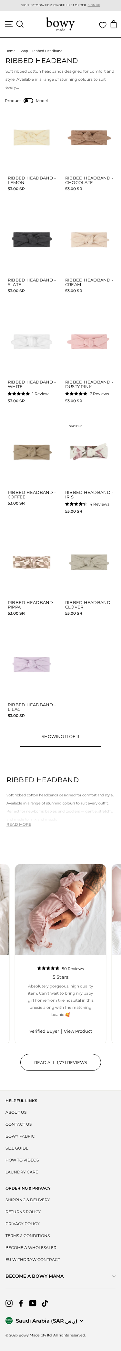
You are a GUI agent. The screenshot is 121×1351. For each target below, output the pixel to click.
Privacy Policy (22, 1223)
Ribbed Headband (47, 51)
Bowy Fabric (20, 1136)
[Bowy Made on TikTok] (44, 1303)
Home (10, 51)
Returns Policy (23, 1211)
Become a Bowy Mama (34, 1276)
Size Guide (16, 1148)
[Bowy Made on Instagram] (9, 1303)
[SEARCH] (20, 24)
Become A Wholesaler (30, 1247)
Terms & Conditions (27, 1235)
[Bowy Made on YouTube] (32, 1303)
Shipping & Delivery (27, 1199)
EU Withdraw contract (32, 1259)
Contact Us (18, 1124)
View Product (78, 1031)
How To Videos (22, 1160)
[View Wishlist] (103, 25)
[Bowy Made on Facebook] (21, 1303)
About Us (15, 1112)
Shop (24, 51)
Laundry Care (21, 1172)
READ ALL (67, 1065)
